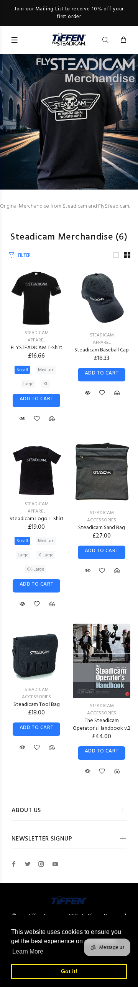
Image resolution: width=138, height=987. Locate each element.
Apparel (37, 340)
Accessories (101, 520)
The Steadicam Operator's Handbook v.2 (101, 724)
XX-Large (35, 569)
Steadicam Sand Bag (101, 527)
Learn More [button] (27, 951)
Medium (46, 370)
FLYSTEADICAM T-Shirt (36, 347)
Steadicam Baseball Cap (101, 350)
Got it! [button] (69, 971)
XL (45, 384)
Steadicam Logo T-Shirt (37, 518)
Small (22, 370)
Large (28, 384)
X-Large (45, 555)
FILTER (24, 255)
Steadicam (37, 333)
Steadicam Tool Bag (36, 704)
